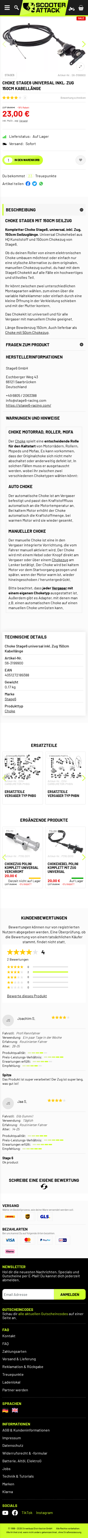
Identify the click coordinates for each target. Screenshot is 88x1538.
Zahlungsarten (14, 1351)
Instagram (44, 1512)
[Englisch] (15, 1410)
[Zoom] (80, 67)
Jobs (6, 1468)
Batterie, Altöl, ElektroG (22, 1461)
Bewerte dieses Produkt (27, 996)
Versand (23, 120)
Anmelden (69, 1294)
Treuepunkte (13, 1374)
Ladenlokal (11, 1382)
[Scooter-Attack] (44, 7)
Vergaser (59, 588)
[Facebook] (15, 1513)
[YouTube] (5, 1513)
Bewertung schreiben (73, 97)
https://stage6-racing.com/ (28, 405)
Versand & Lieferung (19, 1359)
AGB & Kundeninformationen (26, 1430)
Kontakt (8, 1335)
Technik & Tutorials (18, 1476)
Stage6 (9, 75)
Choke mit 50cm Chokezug (27, 332)
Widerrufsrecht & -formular (24, 1453)
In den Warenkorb (27, 160)
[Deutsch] (5, 1410)
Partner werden (15, 1390)
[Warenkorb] (81, 7)
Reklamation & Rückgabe (22, 1366)
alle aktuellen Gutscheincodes (43, 1314)
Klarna (7, 1491)
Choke (20, 441)
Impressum (11, 1437)
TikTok (27, 1512)
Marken (8, 1484)
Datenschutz (12, 1445)
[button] (28, 183)
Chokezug (60, 559)
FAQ (5, 1343)
